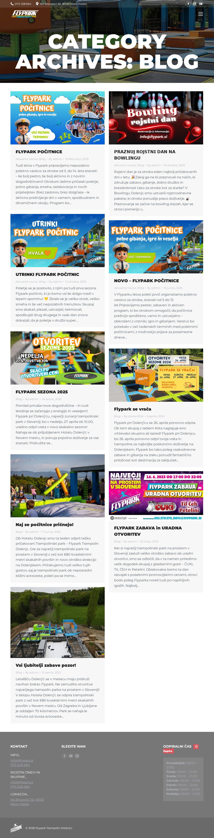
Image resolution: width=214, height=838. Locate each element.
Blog (42, 159)
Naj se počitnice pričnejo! (44, 524)
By (55, 159)
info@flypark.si (21, 760)
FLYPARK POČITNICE (39, 151)
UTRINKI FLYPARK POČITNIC (47, 274)
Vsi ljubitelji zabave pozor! (46, 665)
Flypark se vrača (132, 409)
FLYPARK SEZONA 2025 (42, 391)
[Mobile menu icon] (201, 14)
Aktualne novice (27, 159)
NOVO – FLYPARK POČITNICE (146, 280)
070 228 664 (20, 765)
